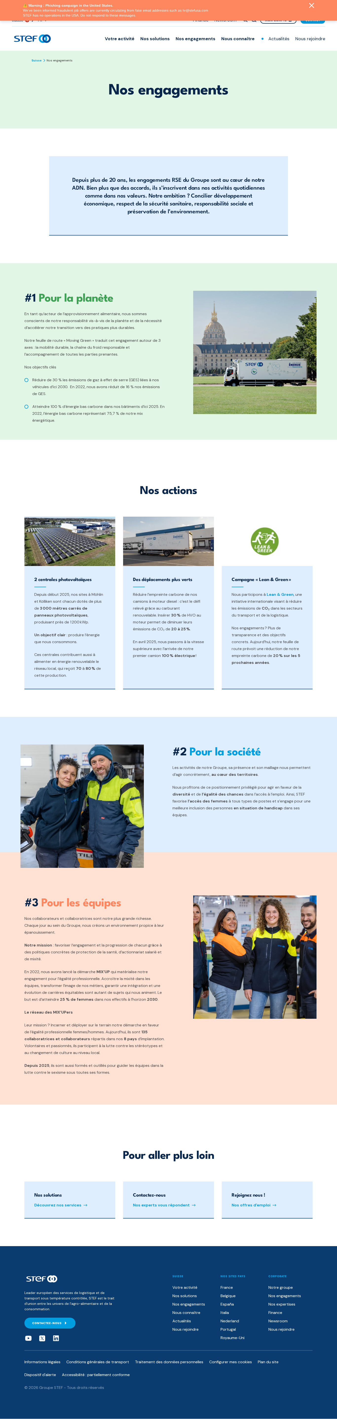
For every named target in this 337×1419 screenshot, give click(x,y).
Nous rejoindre (310, 39)
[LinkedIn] (56, 1338)
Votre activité (119, 39)
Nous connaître (238, 39)
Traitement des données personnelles (169, 1361)
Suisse (37, 60)
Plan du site (268, 1361)
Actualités (278, 39)
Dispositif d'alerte (40, 1374)
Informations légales (42, 1361)
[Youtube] (28, 1338)
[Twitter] (42, 1338)
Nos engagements (195, 39)
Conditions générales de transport (97, 1361)
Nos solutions (155, 39)
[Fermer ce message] (311, 6)
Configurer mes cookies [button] (230, 1361)
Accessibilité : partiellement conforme (96, 1374)
